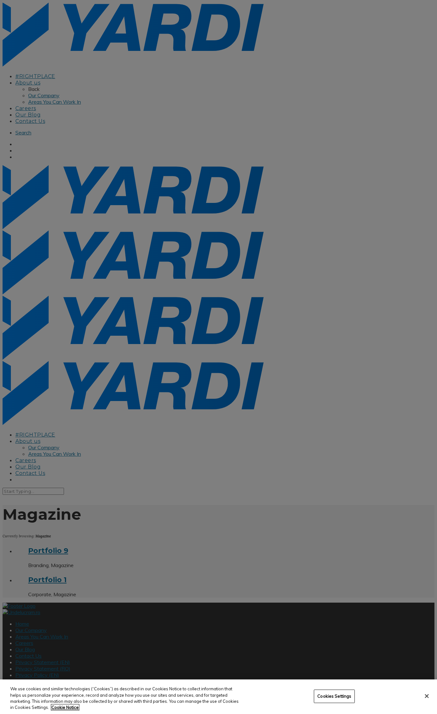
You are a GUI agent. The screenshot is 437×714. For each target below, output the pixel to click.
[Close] (427, 696)
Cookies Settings (334, 696)
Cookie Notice (65, 707)
